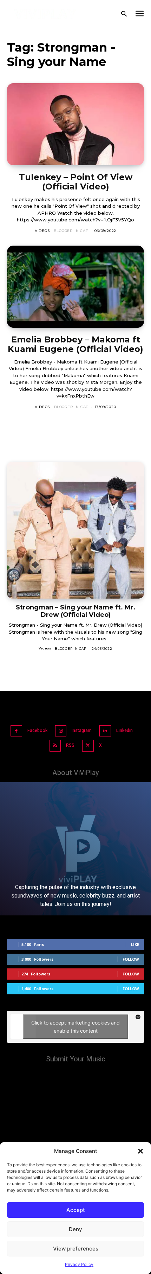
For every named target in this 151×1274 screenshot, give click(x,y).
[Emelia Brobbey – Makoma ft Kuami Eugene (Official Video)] (75, 287)
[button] (140, 1151)
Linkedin (124, 730)
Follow (131, 959)
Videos (42, 230)
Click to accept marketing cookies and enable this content (75, 1027)
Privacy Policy (79, 1264)
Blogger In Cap (71, 230)
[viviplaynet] (45, 14)
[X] (88, 746)
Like (135, 944)
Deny (75, 1229)
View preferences (75, 1248)
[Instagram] (61, 731)
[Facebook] (16, 731)
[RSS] (55, 746)
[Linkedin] (105, 731)
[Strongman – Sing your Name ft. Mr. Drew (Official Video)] (75, 530)
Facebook (37, 730)
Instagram (82, 730)
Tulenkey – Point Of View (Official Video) (75, 182)
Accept (75, 1210)
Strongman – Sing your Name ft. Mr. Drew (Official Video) (76, 611)
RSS (70, 745)
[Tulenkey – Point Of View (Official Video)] (75, 124)
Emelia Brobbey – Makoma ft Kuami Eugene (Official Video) (75, 344)
